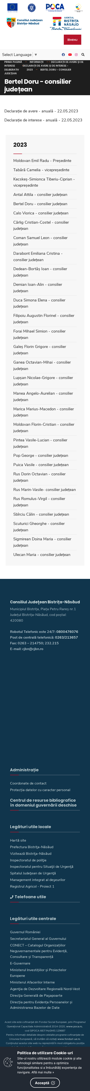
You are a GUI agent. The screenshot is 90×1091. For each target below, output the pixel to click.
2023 (30, 69)
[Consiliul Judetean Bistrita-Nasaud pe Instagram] (76, 55)
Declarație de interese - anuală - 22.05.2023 (43, 120)
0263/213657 (66, 637)
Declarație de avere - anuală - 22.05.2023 (41, 111)
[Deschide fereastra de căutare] (82, 55)
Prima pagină (13, 62)
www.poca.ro (74, 1026)
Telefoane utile (30, 897)
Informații (36, 62)
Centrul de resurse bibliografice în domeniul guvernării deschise (43, 802)
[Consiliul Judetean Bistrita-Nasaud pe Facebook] (62, 55)
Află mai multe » (42, 1072)
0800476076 (67, 631)
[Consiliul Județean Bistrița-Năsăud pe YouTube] (69, 55)
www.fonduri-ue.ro (68, 1039)
